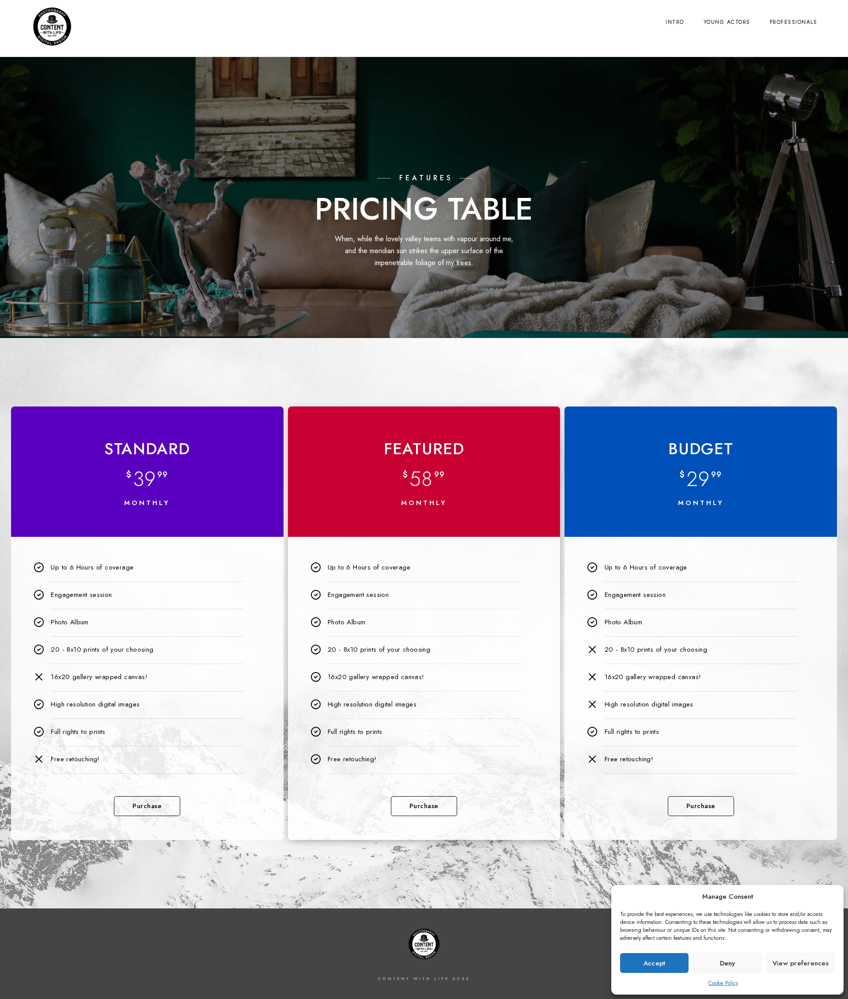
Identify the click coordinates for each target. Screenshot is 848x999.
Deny (727, 963)
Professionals (794, 22)
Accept (655, 963)
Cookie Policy (723, 983)
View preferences (800, 963)
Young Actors (727, 22)
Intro (675, 22)
